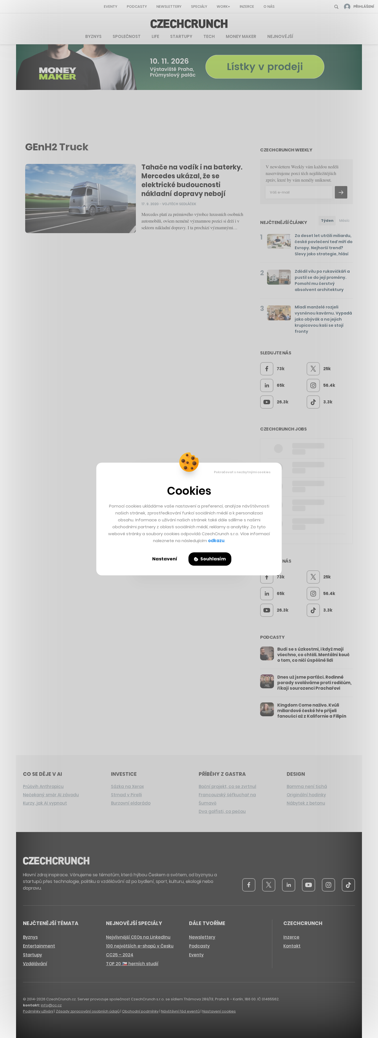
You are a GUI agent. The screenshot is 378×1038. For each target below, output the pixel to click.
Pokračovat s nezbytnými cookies (242, 472)
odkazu (216, 541)
